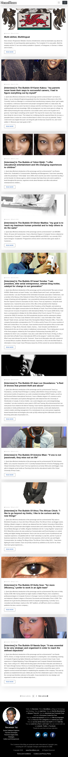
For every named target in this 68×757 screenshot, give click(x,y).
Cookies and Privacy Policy (42, 754)
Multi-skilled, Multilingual (17, 37)
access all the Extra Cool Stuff (42, 722)
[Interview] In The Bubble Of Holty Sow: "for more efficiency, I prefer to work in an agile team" (29, 586)
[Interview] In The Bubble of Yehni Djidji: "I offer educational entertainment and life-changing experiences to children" (33, 165)
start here (43, 711)
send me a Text (36, 724)
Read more (9, 52)
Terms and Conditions (24, 754)
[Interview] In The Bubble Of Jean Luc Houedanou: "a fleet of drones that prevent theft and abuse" (33, 384)
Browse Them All (33, 713)
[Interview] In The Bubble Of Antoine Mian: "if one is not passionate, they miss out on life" (32, 456)
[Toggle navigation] (58, 2)
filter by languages (58, 717)
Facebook (52, 726)
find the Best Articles (58, 711)
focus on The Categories (41, 719)
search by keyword (38, 717)
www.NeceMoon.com (32, 750)
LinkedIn (39, 726)
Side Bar (60, 722)
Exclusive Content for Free (48, 715)
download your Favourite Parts (54, 713)
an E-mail (46, 724)
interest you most (57, 719)
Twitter (45, 726)
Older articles (42, 696)
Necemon (7, 33)
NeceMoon (46, 709)
